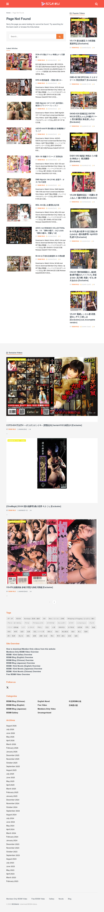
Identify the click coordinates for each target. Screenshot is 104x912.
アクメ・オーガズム (14, 623)
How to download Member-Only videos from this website (30, 649)
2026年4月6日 (86, 241)
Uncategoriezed (44, 712)
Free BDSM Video (38, 899)
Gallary (51, 899)
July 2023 (10, 862)
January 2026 (11, 751)
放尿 (22, 631)
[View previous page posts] (50, 602)
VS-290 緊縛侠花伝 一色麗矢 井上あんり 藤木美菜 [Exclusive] (84, 196)
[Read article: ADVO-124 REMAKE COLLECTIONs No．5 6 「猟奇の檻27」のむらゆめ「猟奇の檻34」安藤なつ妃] (19, 236)
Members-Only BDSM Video (16, 899)
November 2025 (12, 759)
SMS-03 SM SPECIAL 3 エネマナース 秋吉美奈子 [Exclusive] (84, 78)
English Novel (44, 701)
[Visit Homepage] (50, 4)
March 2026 (11, 744)
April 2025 (10, 785)
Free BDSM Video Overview (18, 674)
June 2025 (10, 777)
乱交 (47, 627)
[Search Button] (96, 4)
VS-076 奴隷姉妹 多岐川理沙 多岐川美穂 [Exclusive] (29, 587)
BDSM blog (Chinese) (15, 701)
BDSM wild (41, 60)
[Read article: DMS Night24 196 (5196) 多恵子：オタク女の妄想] (19, 187)
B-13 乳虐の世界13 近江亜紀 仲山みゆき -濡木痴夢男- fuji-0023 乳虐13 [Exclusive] (84, 234)
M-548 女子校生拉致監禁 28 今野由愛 (50, 256)
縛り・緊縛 (11, 636)
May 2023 (10, 870)
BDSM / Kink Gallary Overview (19, 654)
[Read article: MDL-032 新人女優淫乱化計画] (19, 213)
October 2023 (11, 851)
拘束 (9, 631)
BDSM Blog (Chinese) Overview (19, 660)
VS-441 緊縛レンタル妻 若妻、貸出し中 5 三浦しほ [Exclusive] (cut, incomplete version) (83, 318)
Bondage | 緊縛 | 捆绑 (32, 618)
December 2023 (12, 844)
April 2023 (10, 873)
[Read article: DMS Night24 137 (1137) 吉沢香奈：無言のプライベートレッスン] (19, 111)
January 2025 (11, 796)
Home (8, 13)
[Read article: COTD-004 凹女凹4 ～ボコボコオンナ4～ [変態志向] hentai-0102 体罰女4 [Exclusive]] (52, 389)
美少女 (21, 636)
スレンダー (61, 623)
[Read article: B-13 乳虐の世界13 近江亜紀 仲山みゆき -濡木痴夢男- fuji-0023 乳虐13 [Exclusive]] (84, 218)
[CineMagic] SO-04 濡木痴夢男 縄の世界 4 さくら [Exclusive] (33, 506)
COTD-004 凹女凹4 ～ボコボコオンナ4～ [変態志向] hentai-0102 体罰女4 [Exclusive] (44, 425)
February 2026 (12, 748)
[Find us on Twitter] (7, 687)
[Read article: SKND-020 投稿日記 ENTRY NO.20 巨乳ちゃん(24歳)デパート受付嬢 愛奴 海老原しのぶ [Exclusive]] (84, 100)
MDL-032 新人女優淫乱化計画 (47, 205)
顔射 (69, 636)
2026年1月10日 (86, 84)
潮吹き (50, 631)
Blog (69, 899)
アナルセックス (38, 623)
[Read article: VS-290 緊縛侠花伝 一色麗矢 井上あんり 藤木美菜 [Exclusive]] (84, 182)
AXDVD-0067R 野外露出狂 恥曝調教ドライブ (51, 129)
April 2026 (10, 740)
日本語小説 (73, 705)
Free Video (42, 705)
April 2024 (10, 829)
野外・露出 (61, 636)
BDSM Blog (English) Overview (19, 657)
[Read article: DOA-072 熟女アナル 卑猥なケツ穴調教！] (19, 62)
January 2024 (11, 840)
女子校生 (71, 627)
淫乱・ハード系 (38, 631)
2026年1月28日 (86, 327)
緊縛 (86, 631)
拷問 (15, 631)
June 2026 (10, 733)
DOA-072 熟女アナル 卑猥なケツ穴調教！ (50, 55)
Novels (61, 899)
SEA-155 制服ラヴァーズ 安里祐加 (49, 156)
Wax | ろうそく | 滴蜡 (56, 618)
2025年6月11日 (23, 510)
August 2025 (11, 770)
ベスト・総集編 (13, 627)
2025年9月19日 (86, 165)
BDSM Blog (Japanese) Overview (20, 663)
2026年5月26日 (23, 591)
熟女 (57, 631)
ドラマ (71, 623)
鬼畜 (76, 636)
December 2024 (12, 799)
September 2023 (13, 855)
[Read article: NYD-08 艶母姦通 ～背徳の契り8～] (19, 88)
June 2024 (10, 822)
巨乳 (87, 627)
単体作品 (62, 627)
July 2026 (10, 729)
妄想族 (80, 627)
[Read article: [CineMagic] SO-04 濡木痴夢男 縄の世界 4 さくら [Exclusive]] (52, 470)
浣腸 (28, 631)
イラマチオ (50, 623)
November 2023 (12, 848)
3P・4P (10, 618)
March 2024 (11, 833)
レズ (23, 627)
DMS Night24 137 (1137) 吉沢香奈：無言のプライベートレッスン (50, 104)
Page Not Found (18, 13)
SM (44, 618)
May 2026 (10, 736)
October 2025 (11, 762)
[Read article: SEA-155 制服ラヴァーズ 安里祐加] (19, 164)
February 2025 (12, 792)
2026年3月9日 (22, 429)
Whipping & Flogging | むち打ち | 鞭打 (81, 618)
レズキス (31, 627)
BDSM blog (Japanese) (16, 709)
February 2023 (12, 881)
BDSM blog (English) (15, 705)
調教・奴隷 (43, 636)
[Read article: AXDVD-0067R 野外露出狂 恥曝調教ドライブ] (19, 136)
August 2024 (11, 814)
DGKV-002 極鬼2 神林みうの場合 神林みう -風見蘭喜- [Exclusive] (83, 158)
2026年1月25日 (86, 284)
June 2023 (10, 866)
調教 (34, 636)
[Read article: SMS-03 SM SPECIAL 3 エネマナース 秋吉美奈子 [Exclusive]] (84, 64)
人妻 (53, 627)
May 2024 (10, 825)
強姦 (93, 627)
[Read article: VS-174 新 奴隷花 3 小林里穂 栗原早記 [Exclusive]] (84, 27)
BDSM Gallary (12, 712)
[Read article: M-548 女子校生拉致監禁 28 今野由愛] (19, 264)
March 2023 (11, 877)
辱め (52, 636)
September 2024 (13, 811)
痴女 (73, 631)
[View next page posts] (54, 602)
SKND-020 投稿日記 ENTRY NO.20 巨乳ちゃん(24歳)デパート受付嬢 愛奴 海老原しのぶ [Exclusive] (83, 117)
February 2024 (12, 836)
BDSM (18, 618)
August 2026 (11, 725)
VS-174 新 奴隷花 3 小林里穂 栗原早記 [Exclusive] (82, 42)
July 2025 (10, 773)
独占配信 (65, 631)
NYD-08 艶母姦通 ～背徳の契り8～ (49, 80)
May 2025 (10, 781)
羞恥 (28, 636)
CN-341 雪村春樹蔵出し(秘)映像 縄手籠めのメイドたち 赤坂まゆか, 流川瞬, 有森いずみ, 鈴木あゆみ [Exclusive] (83, 276)
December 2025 (12, 755)
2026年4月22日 (86, 47)
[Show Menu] (7, 4)
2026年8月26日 (52, 60)
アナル (27, 623)
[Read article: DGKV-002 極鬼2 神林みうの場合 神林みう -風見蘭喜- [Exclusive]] (84, 142)
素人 (79, 631)
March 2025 (11, 788)
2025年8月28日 (86, 202)
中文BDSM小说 (75, 701)
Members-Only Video (80, 20)
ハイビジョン (81, 623)
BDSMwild (15, 904)
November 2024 (12, 803)
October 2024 (11, 807)
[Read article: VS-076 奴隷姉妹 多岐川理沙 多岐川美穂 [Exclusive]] (52, 551)
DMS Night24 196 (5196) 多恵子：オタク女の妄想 (50, 180)
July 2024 (10, 818)
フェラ (91, 623)
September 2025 (13, 766)
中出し (40, 627)
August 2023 (11, 859)
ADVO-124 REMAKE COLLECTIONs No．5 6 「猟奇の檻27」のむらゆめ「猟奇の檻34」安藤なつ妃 (50, 230)
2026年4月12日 (86, 126)
